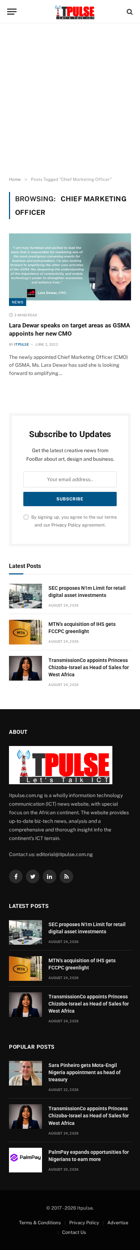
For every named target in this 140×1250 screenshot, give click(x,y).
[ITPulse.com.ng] (73, 11)
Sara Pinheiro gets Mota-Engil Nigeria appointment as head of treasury (84, 1072)
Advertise (117, 1222)
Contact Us (74, 1232)
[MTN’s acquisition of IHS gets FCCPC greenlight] (25, 632)
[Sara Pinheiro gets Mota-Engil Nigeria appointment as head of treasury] (25, 1073)
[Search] (129, 12)
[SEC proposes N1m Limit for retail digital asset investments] (25, 596)
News (17, 302)
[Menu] (12, 12)
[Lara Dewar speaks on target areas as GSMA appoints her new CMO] (70, 269)
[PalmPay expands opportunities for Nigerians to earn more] (25, 1160)
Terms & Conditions (40, 1222)
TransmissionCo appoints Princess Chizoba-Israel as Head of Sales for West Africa (88, 667)
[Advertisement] (70, 100)
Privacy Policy (66, 525)
